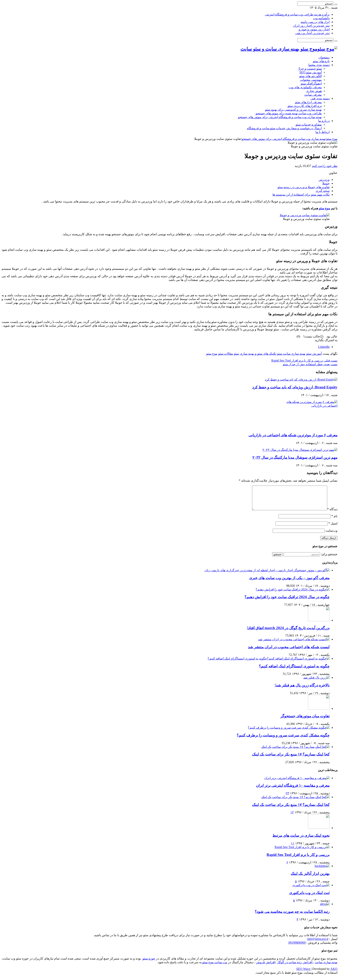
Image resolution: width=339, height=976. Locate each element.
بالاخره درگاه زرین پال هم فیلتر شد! (302, 685)
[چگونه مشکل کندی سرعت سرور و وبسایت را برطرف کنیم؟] (289, 727)
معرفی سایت (313, 94)
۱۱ (292, 843)
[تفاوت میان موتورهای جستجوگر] (319, 708)
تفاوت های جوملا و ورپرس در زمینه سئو (304, 187)
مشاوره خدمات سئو (309, 124)
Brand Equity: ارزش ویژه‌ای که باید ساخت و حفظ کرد (294, 387)
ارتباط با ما (322, 132)
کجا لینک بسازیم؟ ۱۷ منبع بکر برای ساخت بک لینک (291, 754)
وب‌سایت (331, 530)
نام (334, 516)
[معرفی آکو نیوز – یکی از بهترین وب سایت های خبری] (267, 570)
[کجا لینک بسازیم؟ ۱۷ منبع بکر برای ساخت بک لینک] (295, 746)
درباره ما (324, 120)
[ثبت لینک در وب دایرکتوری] (311, 885)
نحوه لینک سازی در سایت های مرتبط (301, 835)
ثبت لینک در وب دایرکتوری (309, 893)
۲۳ (287, 793)
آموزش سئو (314, 353)
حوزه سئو (148, 958)
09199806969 (297, 942)
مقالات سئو (225, 353)
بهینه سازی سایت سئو (291, 353)
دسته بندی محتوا (319, 65)
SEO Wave (303, 969)
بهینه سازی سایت (326, 962)
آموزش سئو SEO (310, 72)
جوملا (326, 183)
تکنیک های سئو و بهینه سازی (258, 353)
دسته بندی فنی (320, 98)
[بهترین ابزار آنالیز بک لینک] (322, 866)
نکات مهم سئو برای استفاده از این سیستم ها (301, 194)
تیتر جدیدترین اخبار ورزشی (312, 33)
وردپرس (324, 179)
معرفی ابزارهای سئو (308, 102)
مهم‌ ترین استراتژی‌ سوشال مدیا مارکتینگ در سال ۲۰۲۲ (294, 457)
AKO (333, 969)
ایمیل (332, 523)
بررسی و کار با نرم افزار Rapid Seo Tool (304, 360)
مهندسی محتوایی (311, 79)
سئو (236, 353)
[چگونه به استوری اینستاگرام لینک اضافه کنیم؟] (269, 658)
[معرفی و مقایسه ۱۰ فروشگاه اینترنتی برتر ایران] (297, 778)
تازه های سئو (321, 61)
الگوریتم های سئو (310, 76)
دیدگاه (332, 509)
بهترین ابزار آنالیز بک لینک (310, 873)
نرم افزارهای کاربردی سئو (305, 106)
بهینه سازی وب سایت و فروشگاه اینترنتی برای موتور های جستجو (280, 117)
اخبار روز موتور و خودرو (314, 29)
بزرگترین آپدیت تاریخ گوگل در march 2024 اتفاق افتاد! (288, 628)
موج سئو (331, 138)
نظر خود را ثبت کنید (324, 166)
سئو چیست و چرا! (310, 68)
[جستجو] (335, 4)
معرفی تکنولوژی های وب (305, 87)
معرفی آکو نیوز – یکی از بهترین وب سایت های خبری (289, 578)
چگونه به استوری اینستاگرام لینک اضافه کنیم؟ (294, 666)
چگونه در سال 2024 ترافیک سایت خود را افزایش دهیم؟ (287, 597)
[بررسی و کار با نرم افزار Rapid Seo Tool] (302, 847)
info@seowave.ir (317, 938)
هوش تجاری (314, 91)
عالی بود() (328, 336)
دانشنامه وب (321, 18)
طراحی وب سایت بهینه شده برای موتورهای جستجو (289, 113)
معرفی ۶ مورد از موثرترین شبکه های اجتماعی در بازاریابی (293, 435)
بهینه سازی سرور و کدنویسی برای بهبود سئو (293, 109)
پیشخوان (324, 57)
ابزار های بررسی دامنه (315, 22)
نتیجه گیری (322, 190)
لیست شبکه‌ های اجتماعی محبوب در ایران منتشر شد (289, 647)
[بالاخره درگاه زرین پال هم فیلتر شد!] (316, 677)
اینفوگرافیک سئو (311, 83)
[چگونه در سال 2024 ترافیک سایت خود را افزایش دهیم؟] (293, 589)
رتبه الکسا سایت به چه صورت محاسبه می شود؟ (292, 911)
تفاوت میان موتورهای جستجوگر (305, 716)
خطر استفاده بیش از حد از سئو (310, 364)
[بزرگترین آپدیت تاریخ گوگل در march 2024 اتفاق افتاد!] (319, 620)
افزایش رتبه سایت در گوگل (295, 962)
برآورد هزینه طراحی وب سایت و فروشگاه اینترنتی (297, 14)
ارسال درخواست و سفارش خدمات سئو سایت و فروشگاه (284, 128)
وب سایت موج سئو (214, 962)
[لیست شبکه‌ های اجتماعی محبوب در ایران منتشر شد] (294, 639)
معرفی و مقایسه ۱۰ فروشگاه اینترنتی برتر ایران (293, 785)
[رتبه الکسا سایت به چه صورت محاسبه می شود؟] (325, 904)
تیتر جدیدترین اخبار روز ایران (311, 25)
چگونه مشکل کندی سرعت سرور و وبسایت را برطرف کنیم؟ (283, 735)
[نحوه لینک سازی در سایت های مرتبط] (319, 827)
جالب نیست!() (308, 336)
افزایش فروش (265, 962)
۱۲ (292, 812)
